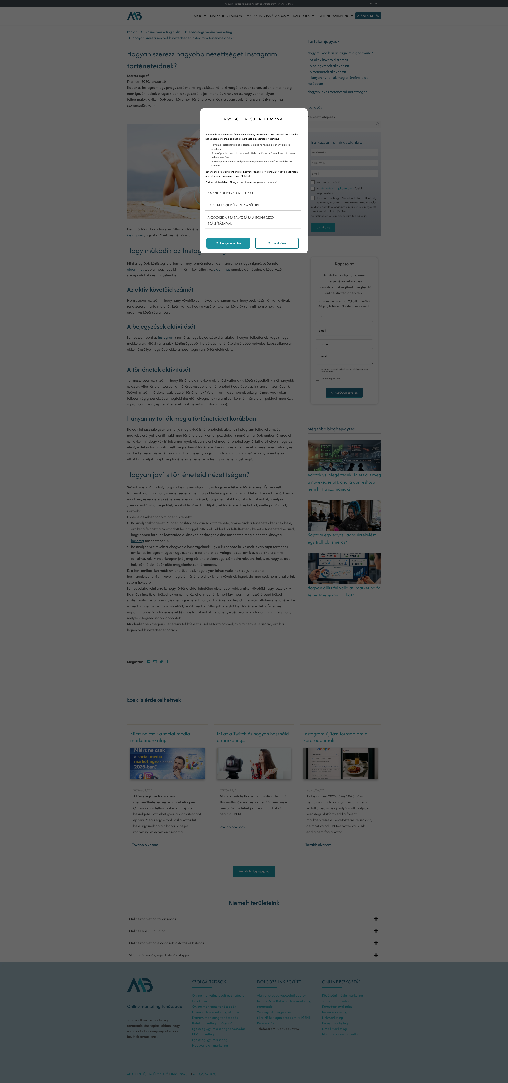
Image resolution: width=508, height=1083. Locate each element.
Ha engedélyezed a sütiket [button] (230, 193)
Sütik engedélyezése (228, 243)
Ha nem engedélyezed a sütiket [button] (234, 205)
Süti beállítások (277, 243)
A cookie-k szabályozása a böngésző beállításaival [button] (240, 220)
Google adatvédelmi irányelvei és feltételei (253, 182)
